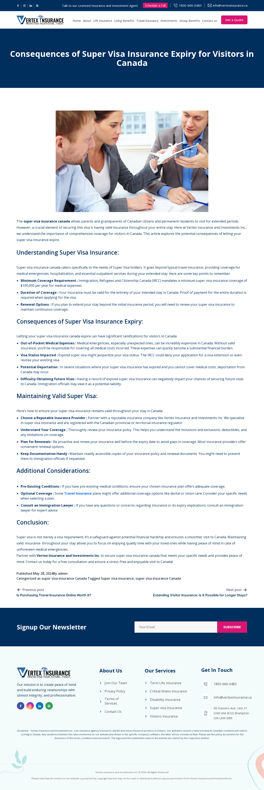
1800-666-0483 (190, 5)
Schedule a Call (155, 5)
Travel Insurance (147, 21)
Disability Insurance (165, 699)
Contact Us (113, 711)
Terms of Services (112, 701)
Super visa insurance (117, 578)
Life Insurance (102, 21)
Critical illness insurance (168, 691)
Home (77, 21)
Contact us (209, 21)
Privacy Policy (115, 691)
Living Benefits (124, 21)
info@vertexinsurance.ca (230, 5)
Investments (168, 21)
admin (63, 573)
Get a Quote (234, 20)
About (87, 21)
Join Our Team (116, 683)
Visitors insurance (164, 716)
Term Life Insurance (165, 683)
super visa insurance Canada (64, 578)
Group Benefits (189, 21)
